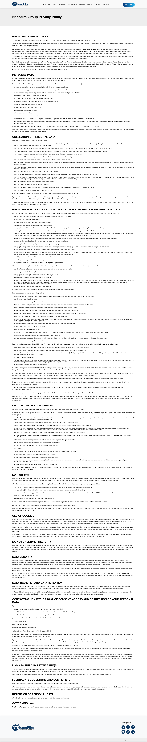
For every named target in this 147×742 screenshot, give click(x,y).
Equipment (62, 4)
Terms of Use (111, 740)
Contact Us (128, 4)
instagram (133, 727)
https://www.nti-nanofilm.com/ (34, 66)
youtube (123, 732)
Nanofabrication (72, 4)
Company (97, 4)
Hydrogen (82, 4)
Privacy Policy (122, 740)
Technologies (46, 4)
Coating (55, 4)
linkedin (133, 732)
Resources (106, 4)
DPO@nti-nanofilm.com (29, 627)
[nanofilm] (23, 727)
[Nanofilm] (20, 6)
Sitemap (103, 740)
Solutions (89, 4)
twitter (128, 732)
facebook (128, 727)
